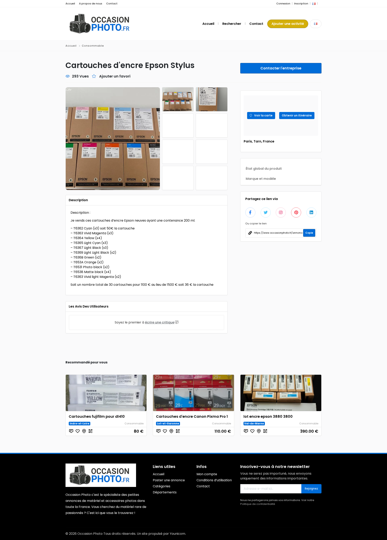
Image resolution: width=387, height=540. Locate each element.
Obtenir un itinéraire (297, 115)
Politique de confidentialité (257, 504)
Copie (309, 232)
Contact (112, 3)
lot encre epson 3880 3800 (268, 416)
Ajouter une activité (288, 23)
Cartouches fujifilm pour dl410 (97, 416)
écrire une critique (159, 322)
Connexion (283, 3)
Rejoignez (311, 489)
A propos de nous (90, 3)
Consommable (93, 45)
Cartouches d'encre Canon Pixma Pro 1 (192, 416)
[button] (313, 3)
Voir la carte (263, 115)
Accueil (70, 3)
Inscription (301, 3)
